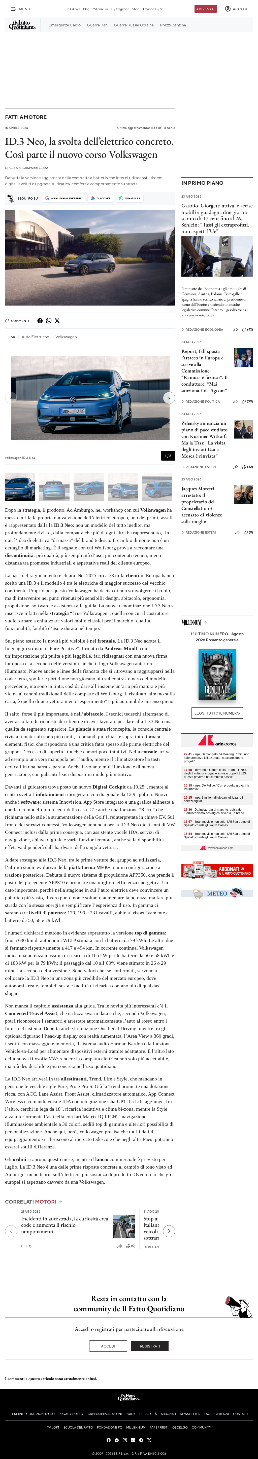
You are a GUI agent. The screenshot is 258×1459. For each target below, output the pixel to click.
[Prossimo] (169, 1231)
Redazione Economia (202, 329)
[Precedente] (11, 1231)
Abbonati (205, 9)
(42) (250, 329)
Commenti (20, 321)
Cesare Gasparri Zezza (26, 168)
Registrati (150, 1346)
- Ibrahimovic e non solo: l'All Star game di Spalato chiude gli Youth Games (217, 823)
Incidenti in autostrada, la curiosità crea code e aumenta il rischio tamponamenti (64, 1225)
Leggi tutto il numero (217, 713)
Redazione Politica (200, 401)
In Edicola (73, 8)
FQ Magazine (120, 8)
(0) (133, 1246)
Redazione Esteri (198, 467)
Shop (135, 8)
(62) (250, 467)
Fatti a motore (26, 117)
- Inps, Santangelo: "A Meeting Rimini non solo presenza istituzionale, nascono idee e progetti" (216, 758)
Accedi (108, 1346)
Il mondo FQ (150, 9)
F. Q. (26, 1246)
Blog (86, 8)
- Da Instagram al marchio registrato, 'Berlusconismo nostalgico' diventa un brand (214, 811)
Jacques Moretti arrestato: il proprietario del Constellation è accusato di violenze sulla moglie (201, 505)
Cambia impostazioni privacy (111, 1414)
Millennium (100, 8)
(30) (250, 401)
